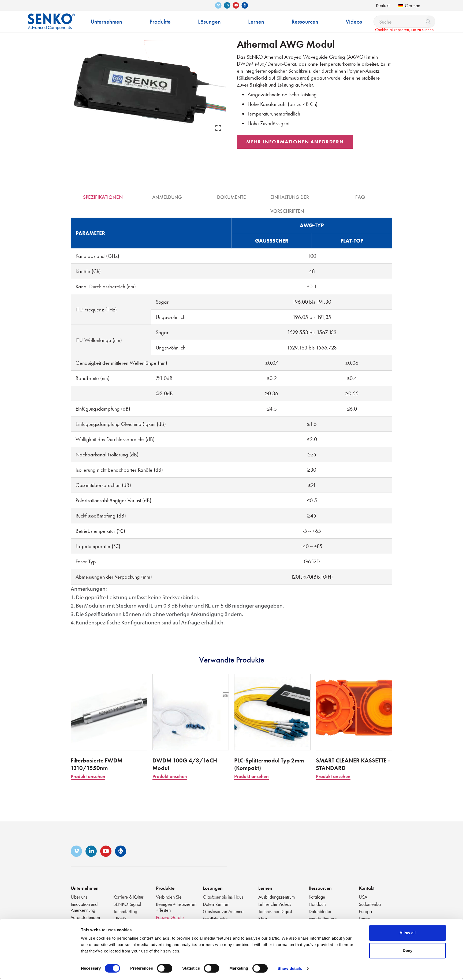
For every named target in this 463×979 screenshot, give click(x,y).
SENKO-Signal (127, 904)
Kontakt (383, 5)
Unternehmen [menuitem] (106, 21)
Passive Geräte (170, 917)
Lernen (265, 888)
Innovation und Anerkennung (84, 907)
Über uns (79, 897)
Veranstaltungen (85, 917)
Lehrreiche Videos (274, 904)
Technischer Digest (275, 911)
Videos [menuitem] (354, 21)
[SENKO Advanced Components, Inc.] (51, 17)
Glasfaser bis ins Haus (223, 897)
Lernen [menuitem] (256, 21)
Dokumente (231, 197)
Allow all (407, 932)
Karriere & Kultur (128, 897)
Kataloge (317, 897)
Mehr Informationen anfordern (294, 142)
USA (363, 897)
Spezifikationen (103, 197)
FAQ (360, 197)
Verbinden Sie (169, 897)
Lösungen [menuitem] (209, 21)
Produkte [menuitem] (160, 21)
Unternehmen (85, 888)
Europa (365, 911)
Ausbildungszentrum (276, 897)
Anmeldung (167, 197)
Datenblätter (320, 911)
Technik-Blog (125, 911)
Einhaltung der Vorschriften (289, 199)
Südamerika (370, 904)
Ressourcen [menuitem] (305, 21)
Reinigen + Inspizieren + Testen (176, 907)
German (412, 5)
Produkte (165, 888)
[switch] (164, 968)
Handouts (317, 904)
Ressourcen (320, 888)
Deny (407, 950)
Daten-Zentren (216, 904)
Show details (290, 968)
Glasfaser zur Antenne (223, 911)
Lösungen (213, 888)
